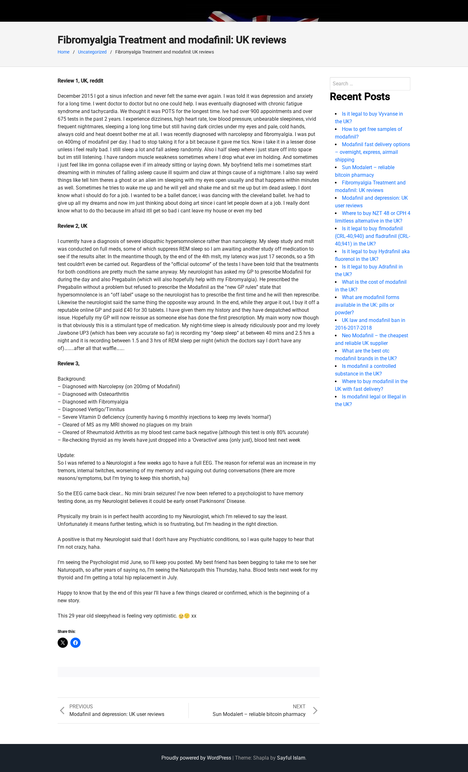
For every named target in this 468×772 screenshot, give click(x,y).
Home (63, 51)
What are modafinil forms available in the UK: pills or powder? (367, 305)
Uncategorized (92, 51)
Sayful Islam (291, 758)
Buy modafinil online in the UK (120, 10)
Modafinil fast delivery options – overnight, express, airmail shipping (372, 152)
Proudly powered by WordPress (196, 758)
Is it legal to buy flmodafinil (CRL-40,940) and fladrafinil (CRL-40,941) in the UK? (372, 236)
